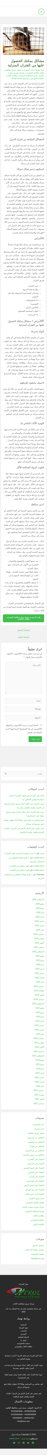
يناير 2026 (40, 930)
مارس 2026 (39, 921)
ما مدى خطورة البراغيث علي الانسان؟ (20, 853)
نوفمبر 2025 (39, 938)
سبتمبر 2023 (39, 1051)
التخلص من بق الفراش (35, 1150)
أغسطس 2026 (38, 899)
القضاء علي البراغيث (35, 1164)
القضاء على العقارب (36, 1159)
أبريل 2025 (39, 969)
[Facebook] (33, 1443)
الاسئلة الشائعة (23, 1337)
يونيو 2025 (40, 960)
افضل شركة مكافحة (13, 70)
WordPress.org (37, 1258)
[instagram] (19, 1443)
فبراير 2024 (39, 1030)
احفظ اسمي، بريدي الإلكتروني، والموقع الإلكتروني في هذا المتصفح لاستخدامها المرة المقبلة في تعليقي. (23, 728)
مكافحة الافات (12, 76)
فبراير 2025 (39, 978)
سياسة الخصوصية (23, 1343)
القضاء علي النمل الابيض (34, 1185)
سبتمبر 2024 (39, 999)
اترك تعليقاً (40, 70)
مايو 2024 (40, 1017)
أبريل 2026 (39, 917)
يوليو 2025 (40, 956)
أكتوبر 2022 (39, 1099)
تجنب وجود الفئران (36, 1198)
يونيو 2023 (40, 1064)
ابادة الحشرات (28, 70)
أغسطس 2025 (38, 952)
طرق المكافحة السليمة (28, 76)
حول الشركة (23, 1328)
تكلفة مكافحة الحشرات (34, 73)
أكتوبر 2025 (39, 943)
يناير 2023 (40, 1086)
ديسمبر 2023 (38, 1038)
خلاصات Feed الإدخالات (34, 1250)
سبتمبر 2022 (39, 1103)
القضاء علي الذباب (36, 1177)
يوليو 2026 (40, 904)
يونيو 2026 (40, 908)
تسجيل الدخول (38, 1245)
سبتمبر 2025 (39, 947)
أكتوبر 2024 (39, 995)
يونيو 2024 (40, 1012)
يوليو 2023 (40, 1060)
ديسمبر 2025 (38, 934)
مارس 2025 (39, 973)
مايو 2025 (40, 964)
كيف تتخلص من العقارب (19, 866)
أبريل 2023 (39, 1073)
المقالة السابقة (23, 630)
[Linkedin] (23, 1443)
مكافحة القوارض (37, 78)
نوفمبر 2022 (39, 1095)
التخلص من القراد (37, 1146)
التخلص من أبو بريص (35, 1138)
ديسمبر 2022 (38, 1090)
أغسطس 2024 (38, 1004)
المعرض (24, 1334)
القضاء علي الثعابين (36, 1172)
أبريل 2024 (39, 1021)
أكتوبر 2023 (39, 1047)
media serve (39, 858)
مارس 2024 (39, 1025)
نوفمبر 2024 (39, 991)
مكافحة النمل (38, 1224)
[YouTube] (14, 1443)
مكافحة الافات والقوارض (23, 1347)
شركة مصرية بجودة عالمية (33, 1207)
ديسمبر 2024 (38, 986)
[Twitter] (28, 1443)
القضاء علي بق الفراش (34, 1190)
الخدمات (23, 1331)
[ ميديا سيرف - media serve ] (19, 1439)
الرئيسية (23, 1325)
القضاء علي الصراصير (35, 1181)
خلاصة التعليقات (37, 1254)
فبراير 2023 (39, 1082)
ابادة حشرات (39, 1129)
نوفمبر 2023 (39, 1043)
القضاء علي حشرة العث (34, 1194)
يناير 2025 (40, 982)
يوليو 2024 (40, 1008)
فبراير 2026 (39, 925)
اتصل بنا (24, 1340)
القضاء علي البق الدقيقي (34, 1168)
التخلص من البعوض (36, 1142)
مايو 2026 (40, 912)
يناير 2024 (40, 1034)
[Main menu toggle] (41, 12)
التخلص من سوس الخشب (33, 1155)
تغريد (42, 853)
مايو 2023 (40, 1069)
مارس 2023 (39, 1077)
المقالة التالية (23, 637)
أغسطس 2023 (38, 1056)
